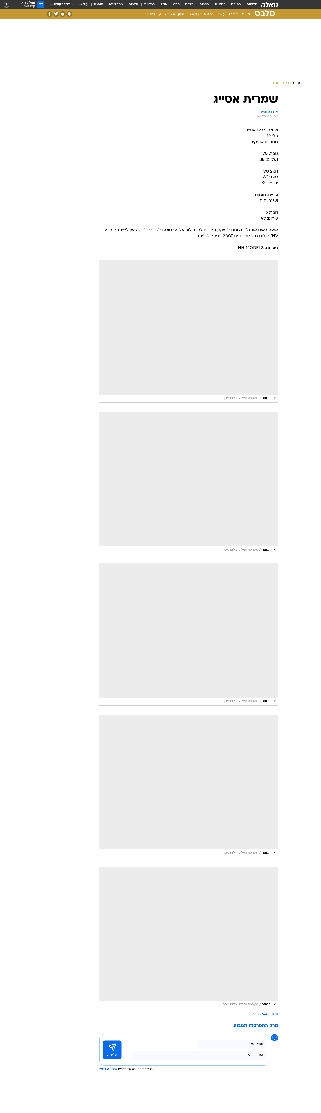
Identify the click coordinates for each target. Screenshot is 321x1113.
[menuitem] (249, 4)
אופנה (98, 4)
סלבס (189, 4)
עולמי (221, 14)
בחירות (220, 4)
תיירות (133, 4)
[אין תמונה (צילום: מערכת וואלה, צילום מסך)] (188, 331)
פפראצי (169, 14)
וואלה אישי (207, 14)
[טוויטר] (56, 14)
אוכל (164, 4)
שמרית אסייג (269, 1014)
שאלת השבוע (187, 14)
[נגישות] (6, 5)
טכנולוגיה (116, 4)
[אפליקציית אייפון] (63, 14)
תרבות (204, 4)
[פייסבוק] (49, 14)
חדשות (252, 4)
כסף (176, 4)
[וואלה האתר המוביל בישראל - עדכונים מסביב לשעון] (269, 4)
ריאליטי (233, 14)
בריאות (149, 4)
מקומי (245, 14)
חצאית (254, 1014)
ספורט (236, 4)
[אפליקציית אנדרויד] (69, 14)
